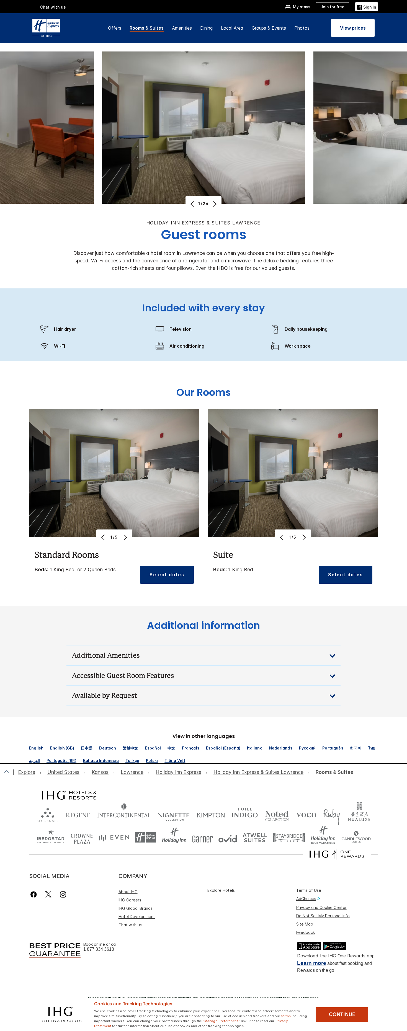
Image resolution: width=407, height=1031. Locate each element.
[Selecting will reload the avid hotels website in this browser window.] (227, 837)
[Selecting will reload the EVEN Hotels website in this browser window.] (114, 837)
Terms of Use (308, 890)
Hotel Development (137, 916)
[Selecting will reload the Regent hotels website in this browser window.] (78, 814)
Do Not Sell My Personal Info (323, 915)
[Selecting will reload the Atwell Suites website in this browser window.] (255, 837)
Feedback (305, 932)
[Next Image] (214, 204)
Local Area (232, 28)
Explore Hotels (221, 890)
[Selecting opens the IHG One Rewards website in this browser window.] (337, 854)
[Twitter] (48, 894)
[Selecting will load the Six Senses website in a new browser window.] (47, 814)
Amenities (182, 28)
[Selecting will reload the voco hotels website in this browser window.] (306, 814)
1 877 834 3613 (98, 949)
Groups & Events (269, 28)
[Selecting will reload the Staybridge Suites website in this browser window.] (289, 837)
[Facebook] (34, 894)
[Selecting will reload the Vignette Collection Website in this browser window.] (174, 814)
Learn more (311, 963)
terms (286, 1015)
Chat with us (130, 925)
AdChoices (306, 898)
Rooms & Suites (147, 28)
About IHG (128, 891)
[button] (366, 6)
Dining (206, 28)
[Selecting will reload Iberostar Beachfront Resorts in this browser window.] (50, 837)
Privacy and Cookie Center (321, 907)
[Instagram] (63, 894)
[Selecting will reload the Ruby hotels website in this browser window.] (331, 814)
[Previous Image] (193, 204)
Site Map (304, 924)
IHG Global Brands (136, 908)
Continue (342, 1014)
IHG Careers (130, 900)
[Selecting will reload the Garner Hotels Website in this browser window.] (202, 837)
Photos (302, 28)
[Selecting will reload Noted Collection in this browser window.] (276, 814)
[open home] (8, 772)
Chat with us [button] (53, 7)
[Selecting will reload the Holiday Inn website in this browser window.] (174, 837)
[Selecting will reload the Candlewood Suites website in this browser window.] (356, 837)
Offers (114, 28)
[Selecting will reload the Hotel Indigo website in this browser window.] (245, 814)
